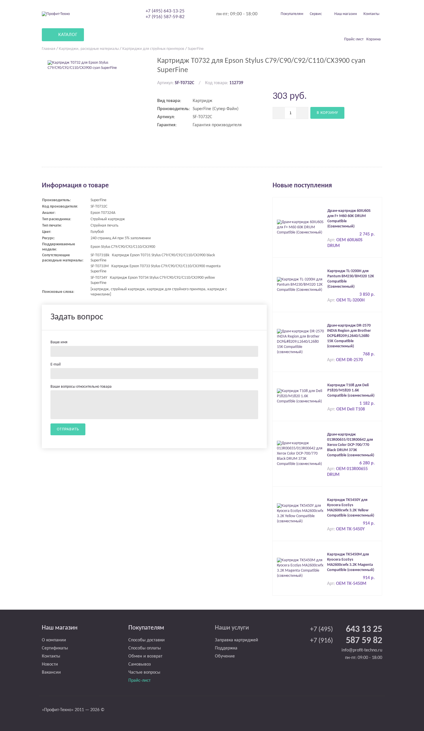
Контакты (371, 14)
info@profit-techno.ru (362, 650)
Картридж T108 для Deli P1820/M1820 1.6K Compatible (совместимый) (350, 390)
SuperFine (196, 49)
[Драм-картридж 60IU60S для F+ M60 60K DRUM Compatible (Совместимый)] (300, 227)
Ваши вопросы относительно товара (81, 387)
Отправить (68, 429)
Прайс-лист (139, 680)
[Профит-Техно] (56, 14)
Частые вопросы (144, 672)
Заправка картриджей (236, 640)
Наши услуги (232, 628)
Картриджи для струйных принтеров (153, 49)
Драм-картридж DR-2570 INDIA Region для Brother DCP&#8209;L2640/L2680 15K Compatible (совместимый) (349, 335)
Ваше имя (58, 342)
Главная (48, 49)
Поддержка (226, 648)
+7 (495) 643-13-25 (165, 11)
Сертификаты (55, 648)
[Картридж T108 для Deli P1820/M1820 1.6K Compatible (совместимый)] (300, 396)
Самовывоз (139, 664)
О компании (54, 640)
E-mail (55, 364)
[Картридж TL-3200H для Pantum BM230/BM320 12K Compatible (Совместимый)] (300, 284)
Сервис (316, 14)
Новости (50, 664)
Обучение (225, 656)
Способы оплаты (144, 648)
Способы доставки (146, 640)
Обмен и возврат (145, 656)
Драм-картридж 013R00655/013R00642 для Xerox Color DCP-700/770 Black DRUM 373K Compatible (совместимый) (350, 444)
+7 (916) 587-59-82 (165, 16)
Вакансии (51, 672)
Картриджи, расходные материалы (89, 49)
